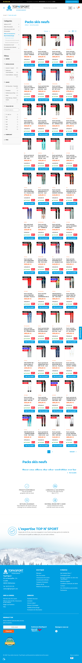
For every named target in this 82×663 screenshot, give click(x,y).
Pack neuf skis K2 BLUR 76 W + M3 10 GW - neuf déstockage (57, 157)
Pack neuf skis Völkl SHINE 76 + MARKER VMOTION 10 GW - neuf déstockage (43, 122)
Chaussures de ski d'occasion (9, 30)
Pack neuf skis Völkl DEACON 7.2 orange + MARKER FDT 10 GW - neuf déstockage (29, 53)
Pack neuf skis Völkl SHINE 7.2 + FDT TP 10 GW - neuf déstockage (71, 87)
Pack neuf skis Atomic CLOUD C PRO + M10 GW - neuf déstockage (57, 433)
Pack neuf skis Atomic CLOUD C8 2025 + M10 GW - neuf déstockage (71, 157)
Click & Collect (31, 603)
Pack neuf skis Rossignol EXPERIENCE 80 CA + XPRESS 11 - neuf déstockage (43, 295)
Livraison (29, 601)
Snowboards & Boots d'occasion (10, 48)
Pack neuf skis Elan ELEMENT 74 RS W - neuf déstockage (43, 330)
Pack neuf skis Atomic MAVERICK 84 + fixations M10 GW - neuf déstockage (43, 53)
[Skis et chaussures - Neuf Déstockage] (10, 34)
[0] (77, 8)
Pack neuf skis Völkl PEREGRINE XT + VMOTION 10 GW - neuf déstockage (29, 260)
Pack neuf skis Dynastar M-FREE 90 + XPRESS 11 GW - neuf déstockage (57, 53)
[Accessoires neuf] (10, 45)
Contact (62, 585)
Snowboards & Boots (42, 580)
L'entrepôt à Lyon (65, 575)
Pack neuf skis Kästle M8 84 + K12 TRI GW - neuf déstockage (43, 157)
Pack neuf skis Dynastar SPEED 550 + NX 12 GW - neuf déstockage (71, 53)
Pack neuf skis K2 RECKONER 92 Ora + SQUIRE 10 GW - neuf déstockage (71, 191)
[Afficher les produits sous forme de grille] (73, 31)
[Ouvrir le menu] (4, 8)
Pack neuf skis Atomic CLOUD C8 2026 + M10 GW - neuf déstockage (29, 399)
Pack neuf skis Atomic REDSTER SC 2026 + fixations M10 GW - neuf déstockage (71, 433)
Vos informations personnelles (69, 588)
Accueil (5, 15)
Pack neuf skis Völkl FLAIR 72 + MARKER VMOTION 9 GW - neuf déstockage (57, 191)
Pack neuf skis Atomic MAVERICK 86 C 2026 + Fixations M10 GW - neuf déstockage (71, 226)
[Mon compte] (74, 8)
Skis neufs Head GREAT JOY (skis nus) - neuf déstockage (28, 226)
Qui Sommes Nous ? (65, 573)
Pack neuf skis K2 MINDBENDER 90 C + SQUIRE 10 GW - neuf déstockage (71, 399)
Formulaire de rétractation (34, 609)
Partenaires (63, 590)
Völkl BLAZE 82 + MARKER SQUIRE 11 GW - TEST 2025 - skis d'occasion (57, 295)
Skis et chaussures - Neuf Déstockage (10, 34)
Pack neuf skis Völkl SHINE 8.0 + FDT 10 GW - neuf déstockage (29, 122)
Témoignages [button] (80, 333)
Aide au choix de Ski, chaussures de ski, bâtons (12, 601)
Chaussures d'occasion (43, 577)
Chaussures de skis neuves (12, 40)
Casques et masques (42, 582)
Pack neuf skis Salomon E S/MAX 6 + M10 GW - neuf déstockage (29, 87)
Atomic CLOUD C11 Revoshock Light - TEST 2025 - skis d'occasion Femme (57, 399)
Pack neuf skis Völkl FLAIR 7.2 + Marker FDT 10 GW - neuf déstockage (71, 260)
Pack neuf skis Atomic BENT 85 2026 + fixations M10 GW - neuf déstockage (70, 295)
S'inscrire (9, 631)
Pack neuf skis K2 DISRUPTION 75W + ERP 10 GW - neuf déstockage (43, 364)
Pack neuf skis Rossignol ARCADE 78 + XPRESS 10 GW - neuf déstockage (29, 330)
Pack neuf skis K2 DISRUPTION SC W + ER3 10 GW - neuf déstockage (43, 433)
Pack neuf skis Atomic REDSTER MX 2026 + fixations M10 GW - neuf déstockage (29, 295)
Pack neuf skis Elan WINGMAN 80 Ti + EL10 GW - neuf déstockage (43, 191)
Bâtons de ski (40, 584)
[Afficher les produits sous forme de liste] (75, 31)
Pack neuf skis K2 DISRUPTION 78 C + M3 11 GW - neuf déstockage (57, 330)
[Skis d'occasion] (10, 27)
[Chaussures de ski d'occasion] (10, 30)
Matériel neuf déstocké (42, 586)
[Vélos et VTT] (10, 24)
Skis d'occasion (8, 27)
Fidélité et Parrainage (33, 607)
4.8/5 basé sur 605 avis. (17, 1)
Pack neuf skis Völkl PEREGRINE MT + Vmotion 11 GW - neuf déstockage (43, 399)
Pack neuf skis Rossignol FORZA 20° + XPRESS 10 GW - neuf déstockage (43, 226)
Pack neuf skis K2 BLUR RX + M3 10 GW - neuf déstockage (29, 157)
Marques (38, 573)
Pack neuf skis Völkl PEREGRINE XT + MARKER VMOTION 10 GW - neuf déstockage (57, 226)
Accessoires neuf (9, 45)
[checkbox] (12, 68)
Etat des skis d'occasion (10, 598)
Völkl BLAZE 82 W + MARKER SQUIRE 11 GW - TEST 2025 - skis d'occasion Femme (29, 433)
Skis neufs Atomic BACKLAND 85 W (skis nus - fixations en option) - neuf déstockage (57, 364)
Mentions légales (65, 581)
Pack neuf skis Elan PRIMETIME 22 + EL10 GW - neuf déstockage (43, 87)
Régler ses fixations (8, 604)
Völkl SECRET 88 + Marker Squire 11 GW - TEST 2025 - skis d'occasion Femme (29, 364)
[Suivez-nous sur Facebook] (56, 631)
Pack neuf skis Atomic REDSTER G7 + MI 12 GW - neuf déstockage (71, 330)
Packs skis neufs (9, 38)
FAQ (4, 606)
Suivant (72, 451)
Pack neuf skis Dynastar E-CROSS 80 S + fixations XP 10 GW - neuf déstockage (71, 122)
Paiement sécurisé (32, 598)
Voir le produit (29, 65)
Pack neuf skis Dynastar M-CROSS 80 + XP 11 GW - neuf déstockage (57, 87)
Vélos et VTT (7, 24)
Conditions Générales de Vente (69, 583)
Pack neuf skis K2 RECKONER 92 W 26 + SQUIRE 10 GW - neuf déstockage (57, 260)
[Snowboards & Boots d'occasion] (10, 48)
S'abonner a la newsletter (71, 1)
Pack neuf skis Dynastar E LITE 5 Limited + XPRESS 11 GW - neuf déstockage (71, 364)
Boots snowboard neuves (11, 42)
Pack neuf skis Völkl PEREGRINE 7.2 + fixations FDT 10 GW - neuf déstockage (29, 191)
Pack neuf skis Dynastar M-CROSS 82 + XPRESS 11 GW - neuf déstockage (57, 122)
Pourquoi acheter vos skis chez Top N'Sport (69, 578)
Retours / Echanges (32, 605)
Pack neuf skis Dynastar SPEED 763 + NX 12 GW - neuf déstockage (42, 260)
